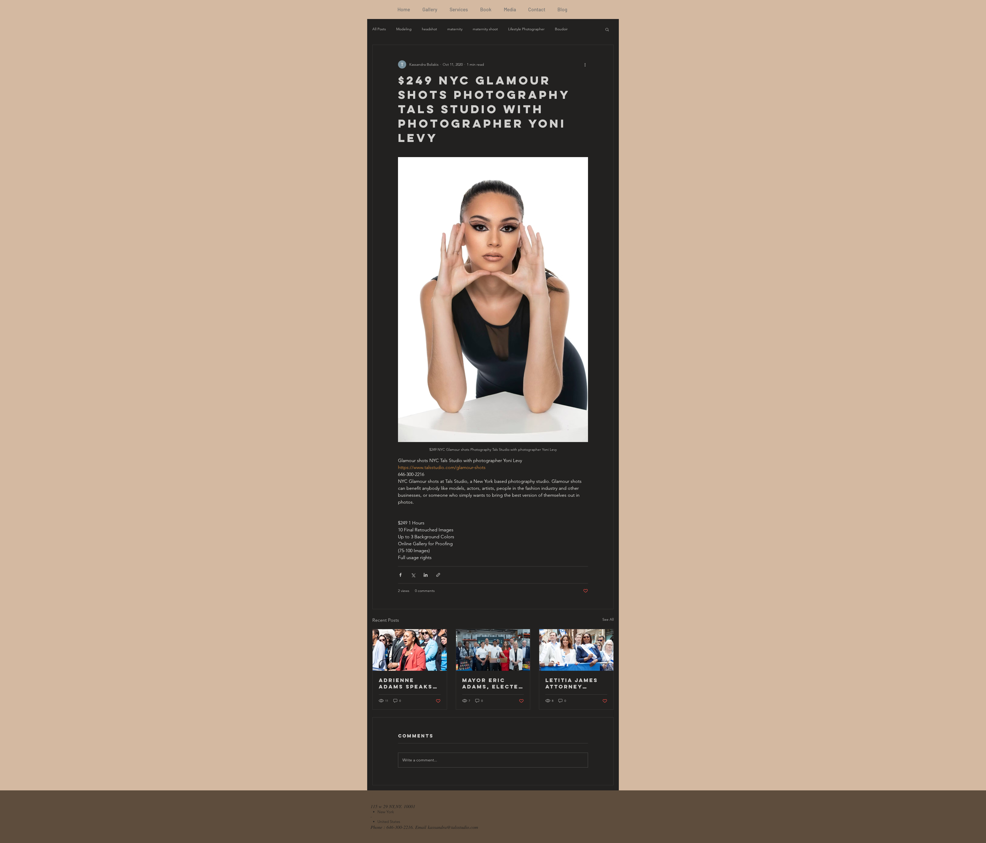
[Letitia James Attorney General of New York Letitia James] (576, 650)
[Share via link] (438, 574)
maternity (454, 29)
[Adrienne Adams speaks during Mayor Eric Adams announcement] (410, 650)
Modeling (404, 29)
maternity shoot (485, 29)
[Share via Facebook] (400, 574)
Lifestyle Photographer (526, 29)
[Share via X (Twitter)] (413, 574)
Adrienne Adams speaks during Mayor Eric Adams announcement (408, 683)
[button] (607, 29)
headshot (429, 29)
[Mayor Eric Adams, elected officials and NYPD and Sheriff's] (493, 650)
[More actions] (585, 64)
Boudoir (561, 29)
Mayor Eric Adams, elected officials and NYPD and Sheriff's (492, 683)
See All (608, 619)
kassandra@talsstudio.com (453, 827)
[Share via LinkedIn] (425, 574)
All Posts (379, 29)
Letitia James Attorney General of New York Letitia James (571, 683)
